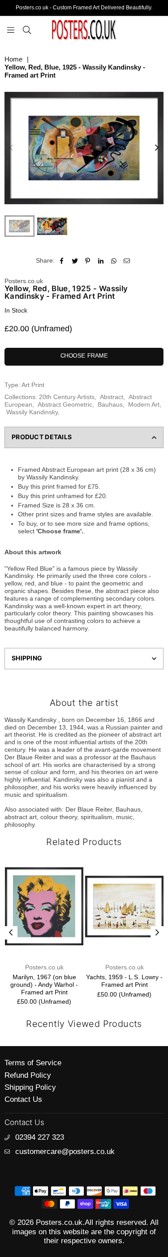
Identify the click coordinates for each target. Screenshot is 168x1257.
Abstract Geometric (65, 404)
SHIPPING (27, 658)
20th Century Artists (67, 396)
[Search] (27, 29)
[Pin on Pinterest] (88, 260)
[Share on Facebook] (62, 260)
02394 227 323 (39, 1137)
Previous (11, 148)
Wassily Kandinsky (32, 412)
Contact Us (23, 1099)
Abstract (111, 396)
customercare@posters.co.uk (65, 1151)
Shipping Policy (30, 1087)
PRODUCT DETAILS (42, 437)
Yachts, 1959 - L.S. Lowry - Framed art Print (63, 980)
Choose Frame (84, 355)
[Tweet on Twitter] (75, 260)
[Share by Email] (127, 260)
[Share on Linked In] (101, 260)
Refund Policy (27, 1075)
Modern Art (143, 404)
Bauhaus (110, 404)
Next (157, 148)
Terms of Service (32, 1063)
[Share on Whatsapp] (114, 260)
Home (13, 59)
